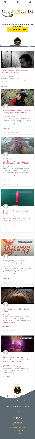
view (13, 124)
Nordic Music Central (17, 396)
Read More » (4, 86)
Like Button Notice (7, 124)
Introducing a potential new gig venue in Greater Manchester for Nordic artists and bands (15, 359)
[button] (17, 2)
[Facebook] (10, 400)
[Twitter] (17, 400)
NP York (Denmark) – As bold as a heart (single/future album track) (14, 71)
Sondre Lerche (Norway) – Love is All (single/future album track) (16, 112)
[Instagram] (24, 400)
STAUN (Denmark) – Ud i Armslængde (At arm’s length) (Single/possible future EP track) (16, 161)
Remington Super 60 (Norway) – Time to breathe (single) (15, 262)
